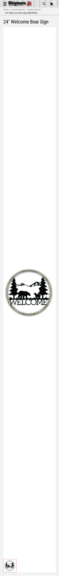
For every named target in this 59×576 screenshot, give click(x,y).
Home (6, 9)
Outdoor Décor (34, 9)
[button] (5, 3)
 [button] (44, 3)
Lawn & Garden (18, 9)
